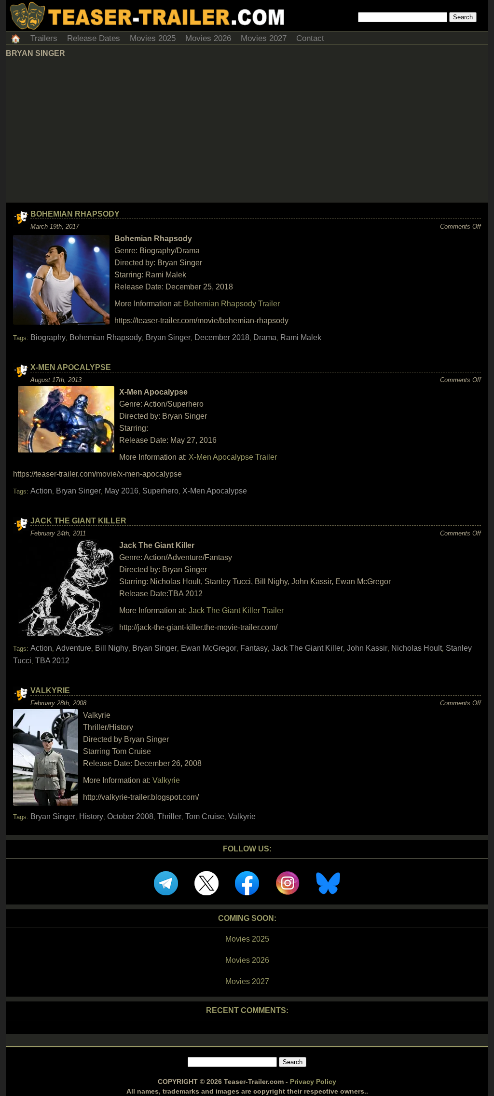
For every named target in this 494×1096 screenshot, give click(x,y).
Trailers (43, 38)
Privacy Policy (313, 1081)
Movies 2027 (264, 38)
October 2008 (130, 816)
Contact (310, 38)
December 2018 (221, 337)
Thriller (169, 816)
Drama (264, 337)
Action (41, 491)
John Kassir (367, 648)
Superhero (160, 491)
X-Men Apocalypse (70, 367)
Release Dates (93, 38)
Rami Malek (300, 337)
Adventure (73, 648)
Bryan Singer (168, 337)
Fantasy (254, 648)
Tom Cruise (204, 816)
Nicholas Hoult (416, 648)
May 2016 (121, 491)
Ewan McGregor (208, 648)
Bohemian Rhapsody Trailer (232, 304)
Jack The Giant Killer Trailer (236, 610)
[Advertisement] (247, 130)
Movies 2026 (208, 38)
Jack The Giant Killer (78, 521)
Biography (48, 337)
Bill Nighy (111, 648)
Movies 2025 (153, 38)
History (91, 816)
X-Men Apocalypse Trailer (233, 457)
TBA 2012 (52, 661)
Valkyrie (50, 690)
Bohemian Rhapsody (75, 214)
